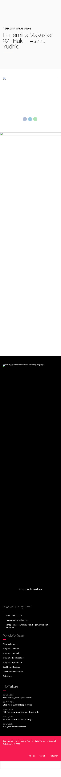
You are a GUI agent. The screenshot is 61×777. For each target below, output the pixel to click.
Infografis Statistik (11, 653)
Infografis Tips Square (13, 662)
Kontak (42, 755)
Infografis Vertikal (11, 648)
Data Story (7, 676)
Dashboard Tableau (11, 667)
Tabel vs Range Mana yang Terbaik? (18, 697)
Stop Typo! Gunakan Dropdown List (17, 704)
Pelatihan (54, 755)
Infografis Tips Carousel (13, 657)
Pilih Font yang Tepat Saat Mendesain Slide (21, 712)
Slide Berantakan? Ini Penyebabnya (17, 719)
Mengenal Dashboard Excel (14, 726)
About (31, 755)
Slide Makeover (10, 644)
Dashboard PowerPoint (13, 671)
